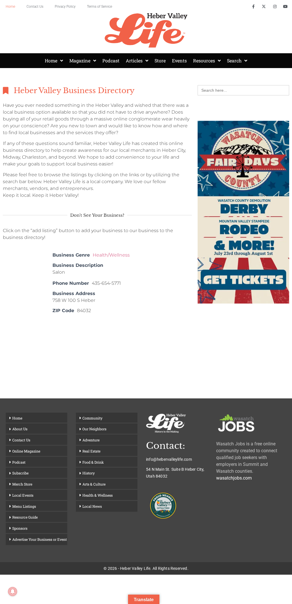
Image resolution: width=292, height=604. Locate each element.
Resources (204, 61)
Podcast (110, 61)
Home (10, 7)
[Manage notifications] (12, 591)
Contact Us (35, 7)
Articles (134, 61)
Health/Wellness (111, 255)
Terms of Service (99, 7)
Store (160, 61)
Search (234, 61)
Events (179, 61)
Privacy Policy (65, 7)
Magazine (79, 61)
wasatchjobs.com (234, 478)
